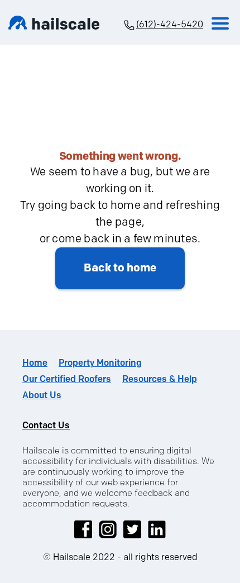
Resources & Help (159, 379)
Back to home (120, 268)
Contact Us (46, 425)
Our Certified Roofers (66, 379)
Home (34, 363)
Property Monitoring (100, 363)
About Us (41, 395)
